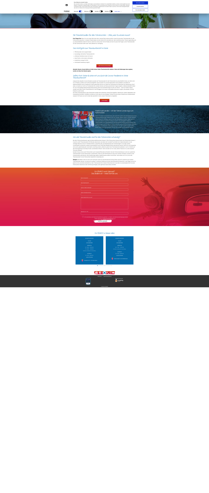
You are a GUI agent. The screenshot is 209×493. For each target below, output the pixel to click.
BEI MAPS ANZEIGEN (89, 238)
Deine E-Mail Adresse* (86, 187)
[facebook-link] (97, 273)
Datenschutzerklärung (108, 218)
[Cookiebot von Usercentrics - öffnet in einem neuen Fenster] (66, 11)
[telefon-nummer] (108, 273)
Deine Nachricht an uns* (86, 197)
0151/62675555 (89, 242)
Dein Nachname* (85, 182)
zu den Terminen (89, 257)
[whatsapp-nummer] (111, 273)
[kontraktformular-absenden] (104, 221)
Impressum (100, 276)
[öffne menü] (104, 273)
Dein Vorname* (84, 178)
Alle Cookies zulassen (140, 2)
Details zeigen (117, 11)
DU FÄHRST (106, 286)
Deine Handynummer (86, 192)
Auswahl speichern (140, 6)
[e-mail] (113, 273)
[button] (75, 250)
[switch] (91, 11)
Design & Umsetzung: (119, 278)
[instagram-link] (100, 273)
